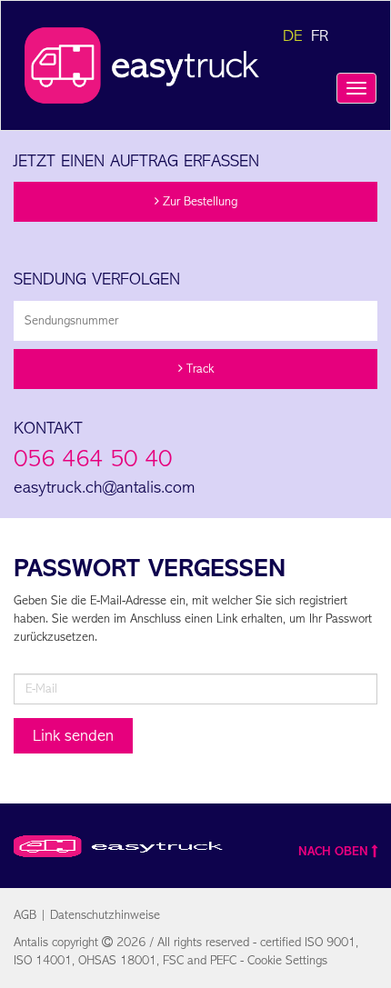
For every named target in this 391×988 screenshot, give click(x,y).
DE (292, 35)
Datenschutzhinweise (105, 915)
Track (198, 368)
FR (319, 35)
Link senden (73, 735)
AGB (25, 915)
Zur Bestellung (198, 201)
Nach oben (333, 851)
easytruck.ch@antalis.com (104, 487)
